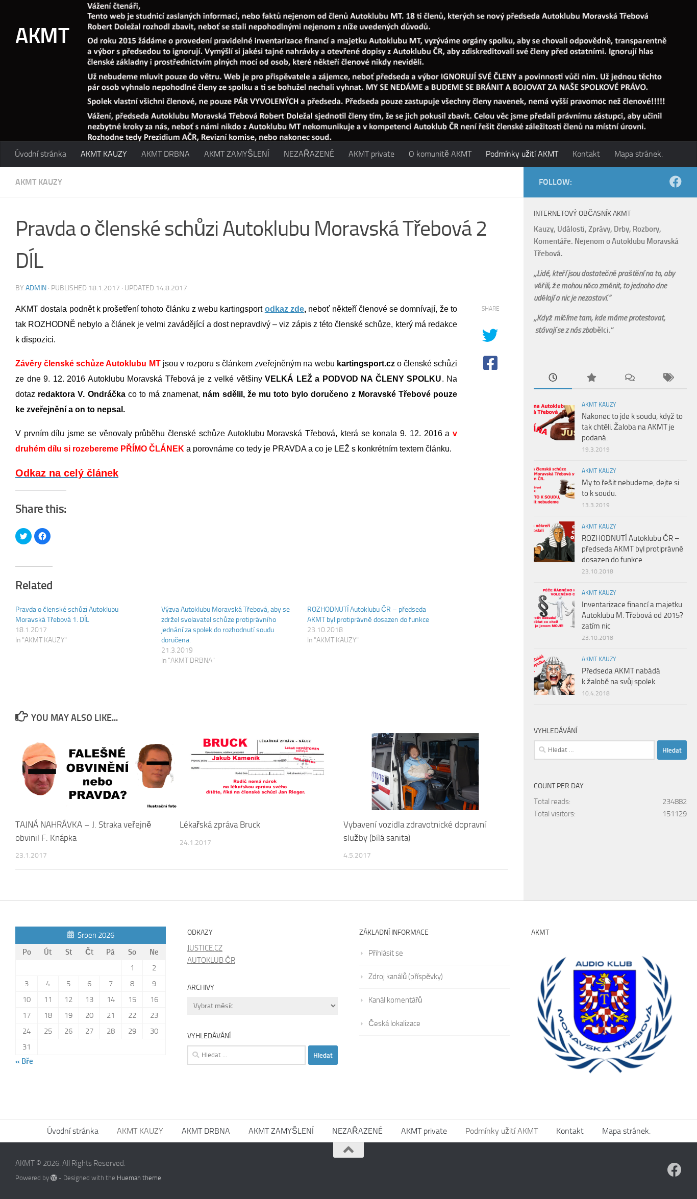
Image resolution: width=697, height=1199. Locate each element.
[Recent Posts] (553, 378)
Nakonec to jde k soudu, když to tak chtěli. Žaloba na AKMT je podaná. (632, 427)
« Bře (24, 1061)
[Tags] (668, 378)
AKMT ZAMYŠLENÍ (236, 154)
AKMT (42, 35)
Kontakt (586, 154)
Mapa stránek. (638, 154)
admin (36, 288)
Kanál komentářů (395, 1000)
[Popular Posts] (591, 378)
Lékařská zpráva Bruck (220, 824)
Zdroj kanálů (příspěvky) (405, 976)
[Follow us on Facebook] (675, 182)
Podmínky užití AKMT (522, 154)
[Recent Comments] (629, 378)
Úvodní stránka (40, 154)
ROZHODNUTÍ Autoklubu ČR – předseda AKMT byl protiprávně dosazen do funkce (632, 549)
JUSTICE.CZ (204, 948)
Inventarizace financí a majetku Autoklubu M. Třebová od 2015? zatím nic (632, 615)
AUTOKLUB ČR (211, 960)
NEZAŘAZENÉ (309, 154)
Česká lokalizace (394, 1023)
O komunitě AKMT (440, 154)
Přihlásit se (385, 953)
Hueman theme (139, 1178)
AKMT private (371, 154)
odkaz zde (284, 309)
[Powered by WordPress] (54, 1178)
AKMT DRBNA (165, 154)
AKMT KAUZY (104, 154)
